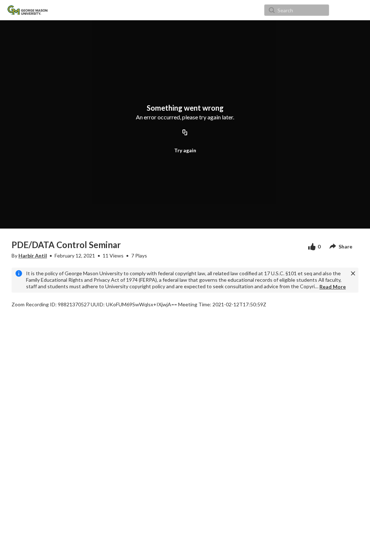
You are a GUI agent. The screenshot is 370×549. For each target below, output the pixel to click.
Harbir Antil (32, 255)
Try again (185, 150)
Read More (332, 287)
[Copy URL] (185, 133)
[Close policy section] (353, 273)
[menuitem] (68, 10)
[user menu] (341, 10)
